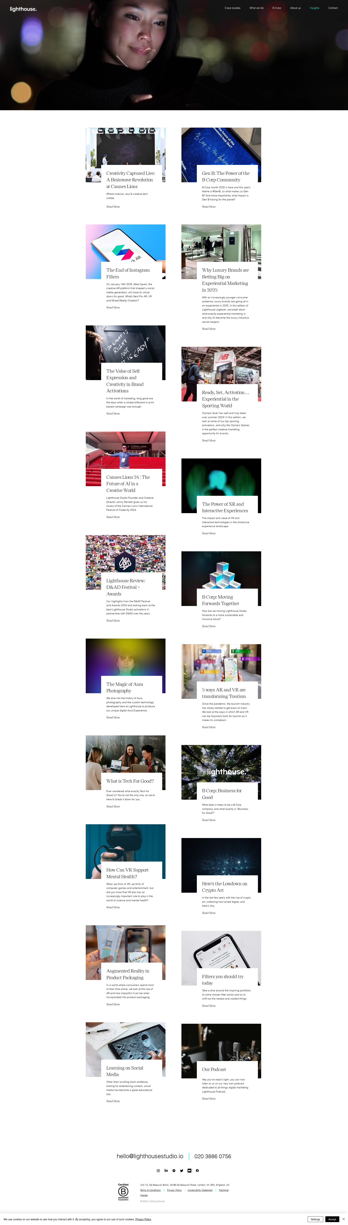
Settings (315, 1219)
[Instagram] (158, 1171)
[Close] (343, 1219)
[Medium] (189, 1171)
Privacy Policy (143, 1219)
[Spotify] (174, 1171)
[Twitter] (182, 1171)
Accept (332, 1219)
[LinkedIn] (166, 1171)
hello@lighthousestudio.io (150, 1156)
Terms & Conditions (150, 1190)
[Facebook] (197, 1171)
